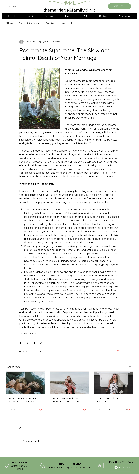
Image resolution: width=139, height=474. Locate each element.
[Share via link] (40, 342)
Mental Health (66, 23)
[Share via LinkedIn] (34, 342)
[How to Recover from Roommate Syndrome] (69, 383)
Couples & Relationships (29, 23)
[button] (29, 16)
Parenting (50, 23)
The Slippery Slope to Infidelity (109, 400)
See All (130, 366)
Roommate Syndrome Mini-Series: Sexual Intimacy (24, 400)
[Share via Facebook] (20, 342)
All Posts (9, 23)
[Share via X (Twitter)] (27, 342)
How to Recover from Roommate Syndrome (66, 400)
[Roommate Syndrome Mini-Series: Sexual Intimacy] (25, 383)
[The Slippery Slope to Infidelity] (113, 383)
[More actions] (118, 41)
